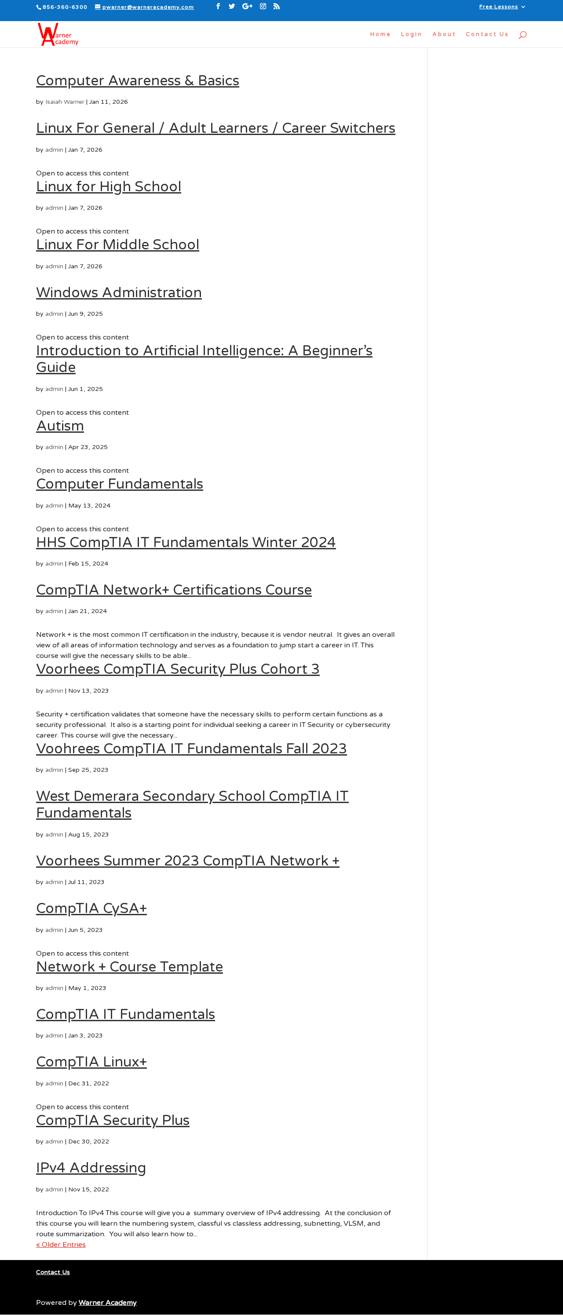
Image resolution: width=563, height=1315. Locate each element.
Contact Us (487, 34)
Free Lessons (498, 7)
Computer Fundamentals (119, 484)
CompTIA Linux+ (91, 1062)
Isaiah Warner (64, 102)
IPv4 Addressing (91, 1168)
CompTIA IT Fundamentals (125, 1014)
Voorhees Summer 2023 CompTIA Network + (188, 861)
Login (412, 34)
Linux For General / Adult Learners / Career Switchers (215, 128)
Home (380, 34)
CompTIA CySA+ (91, 908)
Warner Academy (108, 1302)
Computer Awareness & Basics (137, 81)
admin (54, 149)
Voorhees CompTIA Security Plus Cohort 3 (178, 669)
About (444, 34)
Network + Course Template (129, 967)
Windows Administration (119, 293)
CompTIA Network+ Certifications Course (174, 590)
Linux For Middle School (117, 245)
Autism (60, 426)
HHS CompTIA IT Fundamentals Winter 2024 (186, 542)
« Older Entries (61, 1244)
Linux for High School (108, 187)
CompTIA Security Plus (113, 1120)
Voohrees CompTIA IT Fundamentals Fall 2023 (191, 749)
